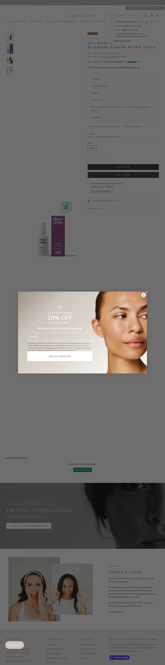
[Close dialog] (143, 295)
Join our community (60, 356)
